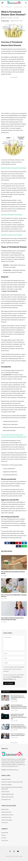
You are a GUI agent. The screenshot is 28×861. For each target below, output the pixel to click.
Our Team (3, 837)
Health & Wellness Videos (7, 794)
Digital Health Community (7, 796)
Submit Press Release (6, 784)
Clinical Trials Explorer (6, 820)
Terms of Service (8, 679)
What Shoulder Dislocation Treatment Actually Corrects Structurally (18, 697)
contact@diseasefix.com (12, 769)
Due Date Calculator (6, 817)
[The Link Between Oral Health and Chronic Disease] (14, 562)
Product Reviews (5, 791)
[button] (7, 543)
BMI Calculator (5, 809)
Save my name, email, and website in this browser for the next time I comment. (13, 669)
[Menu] (2, 2)
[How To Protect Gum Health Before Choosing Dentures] (14, 585)
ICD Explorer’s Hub (6, 799)
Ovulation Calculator (6, 812)
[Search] (26, 2)
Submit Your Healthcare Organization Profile (12, 782)
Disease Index (4, 832)
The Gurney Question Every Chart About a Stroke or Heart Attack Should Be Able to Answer (19, 726)
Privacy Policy (16, 677)
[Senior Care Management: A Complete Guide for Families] (5, 736)
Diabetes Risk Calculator (7, 814)
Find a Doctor (4, 822)
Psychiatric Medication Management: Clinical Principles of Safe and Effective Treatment (19, 706)
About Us (3, 835)
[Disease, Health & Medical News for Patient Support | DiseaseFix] (14, 2)
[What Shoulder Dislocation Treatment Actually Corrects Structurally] (5, 698)
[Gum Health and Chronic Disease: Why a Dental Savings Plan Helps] (14, 608)
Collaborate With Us (6, 779)
